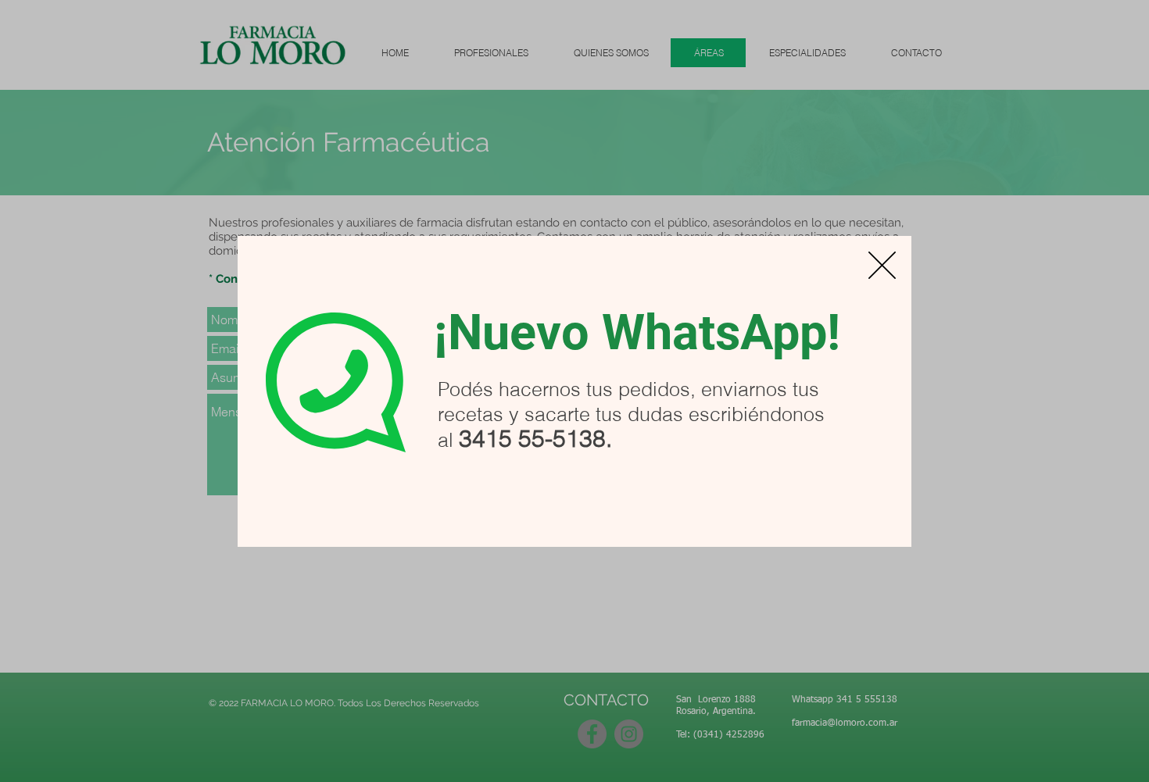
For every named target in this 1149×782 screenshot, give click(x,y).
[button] (882, 265)
